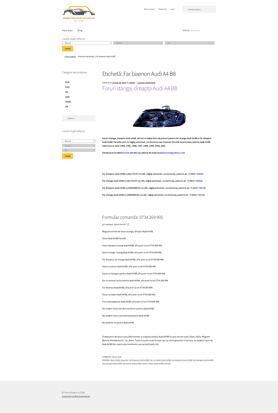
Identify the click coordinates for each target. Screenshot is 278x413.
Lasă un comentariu (146, 82)
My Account (149, 9)
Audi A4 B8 (115, 360)
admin (132, 82)
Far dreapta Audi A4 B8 (182, 360)
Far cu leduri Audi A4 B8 (160, 360)
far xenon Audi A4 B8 (132, 363)
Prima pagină (70, 56)
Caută (67, 48)
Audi (67, 82)
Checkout (162, 9)
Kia (66, 91)
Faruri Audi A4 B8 (155, 363)
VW (66, 106)
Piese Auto (67, 30)
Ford (67, 87)
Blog (80, 30)
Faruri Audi (116, 356)
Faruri (144, 363)
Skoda (68, 101)
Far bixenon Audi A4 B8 (139, 360)
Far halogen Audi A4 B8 (203, 360)
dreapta (124, 360)
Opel (67, 96)
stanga (167, 363)
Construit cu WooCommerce (76, 396)
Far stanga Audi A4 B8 (112, 363)
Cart (172, 9)
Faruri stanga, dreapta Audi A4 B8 (139, 88)
